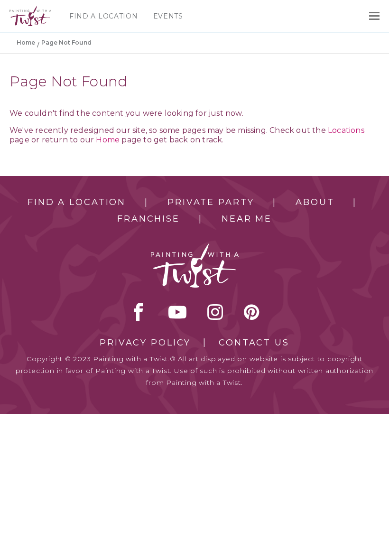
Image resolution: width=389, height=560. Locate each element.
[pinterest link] (251, 312)
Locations (346, 130)
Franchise (148, 219)
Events (168, 16)
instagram (215, 312)
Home (26, 42)
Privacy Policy (145, 342)
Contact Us (254, 342)
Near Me (247, 219)
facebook (139, 312)
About (315, 202)
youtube (177, 312)
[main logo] (30, 10)
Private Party (210, 202)
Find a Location (103, 16)
